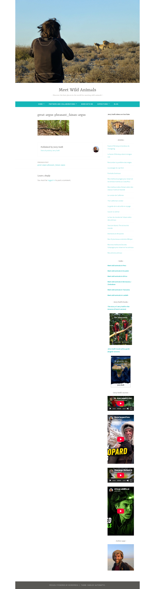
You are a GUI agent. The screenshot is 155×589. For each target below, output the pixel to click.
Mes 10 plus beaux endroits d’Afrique (120, 239)
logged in (51, 180)
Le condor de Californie (116, 195)
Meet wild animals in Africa (117, 276)
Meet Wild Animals (77, 90)
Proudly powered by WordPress (63, 585)
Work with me (87, 104)
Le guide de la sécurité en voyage (119, 206)
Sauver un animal (113, 212)
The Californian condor (115, 201)
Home (40, 104)
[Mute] (128, 409)
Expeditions (102, 104)
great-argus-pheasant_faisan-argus (51, 163)
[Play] (110, 409)
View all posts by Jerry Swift (50, 150)
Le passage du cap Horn (116, 168)
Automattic (100, 585)
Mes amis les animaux (115, 253)
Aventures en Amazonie (116, 234)
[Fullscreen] (131, 409)
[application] (121, 403)
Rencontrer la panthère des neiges (119, 162)
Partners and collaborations (62, 104)
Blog (116, 104)
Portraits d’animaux (114, 173)
